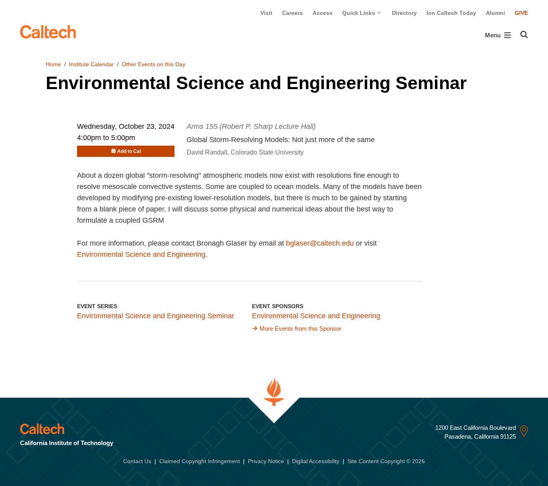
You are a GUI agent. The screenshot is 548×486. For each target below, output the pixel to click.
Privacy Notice (266, 461)
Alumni (495, 13)
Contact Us (137, 461)
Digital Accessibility (315, 461)
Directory (404, 13)
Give (521, 13)
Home (53, 64)
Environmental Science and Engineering (141, 254)
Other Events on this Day (153, 64)
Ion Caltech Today (451, 13)
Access (323, 13)
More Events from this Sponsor (300, 328)
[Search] (524, 35)
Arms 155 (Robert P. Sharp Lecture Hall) (251, 126)
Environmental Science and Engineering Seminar (155, 316)
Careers (292, 13)
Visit (266, 13)
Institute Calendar (91, 64)
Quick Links (359, 13)
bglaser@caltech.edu (320, 243)
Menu (493, 35)
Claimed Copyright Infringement (199, 461)
